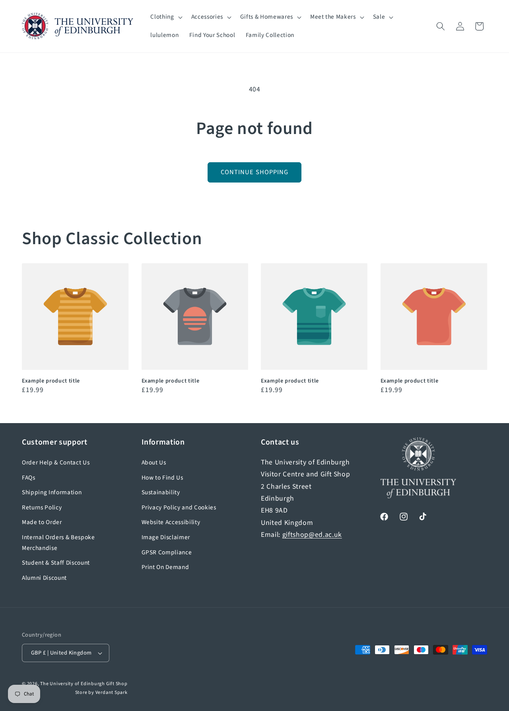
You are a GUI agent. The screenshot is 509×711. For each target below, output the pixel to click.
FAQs (28, 477)
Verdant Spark (111, 692)
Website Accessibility (171, 522)
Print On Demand (165, 567)
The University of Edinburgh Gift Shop (84, 683)
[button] (165, 17)
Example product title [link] (51, 381)
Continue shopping (255, 172)
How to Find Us (162, 477)
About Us (154, 462)
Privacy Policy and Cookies (179, 507)
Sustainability (161, 492)
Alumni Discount (44, 577)
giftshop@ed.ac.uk (312, 535)
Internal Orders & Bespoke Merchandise (58, 542)
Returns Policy (42, 507)
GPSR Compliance (167, 552)
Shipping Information (52, 492)
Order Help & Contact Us (55, 462)
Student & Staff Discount (56, 562)
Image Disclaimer (166, 537)
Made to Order (42, 522)
